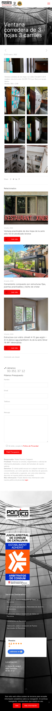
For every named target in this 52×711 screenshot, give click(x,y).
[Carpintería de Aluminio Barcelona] (9, 4)
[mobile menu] (49, 4)
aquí (26, 480)
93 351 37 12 (16, 371)
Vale (16, 706)
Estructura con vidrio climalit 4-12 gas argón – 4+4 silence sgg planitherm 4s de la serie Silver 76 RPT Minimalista (25, 340)
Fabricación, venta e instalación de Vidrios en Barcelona (23, 615)
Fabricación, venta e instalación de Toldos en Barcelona (22, 601)
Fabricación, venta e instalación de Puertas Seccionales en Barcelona (22, 627)
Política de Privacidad (30, 446)
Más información (30, 706)
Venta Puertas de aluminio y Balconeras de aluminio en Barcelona (25, 608)
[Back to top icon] (26, 689)
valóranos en (15, 651)
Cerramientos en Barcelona (16, 621)
